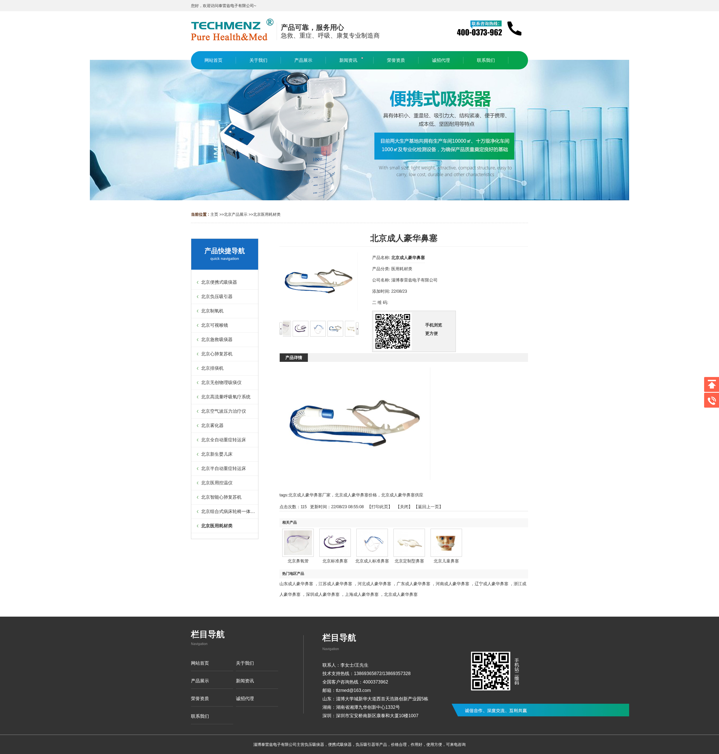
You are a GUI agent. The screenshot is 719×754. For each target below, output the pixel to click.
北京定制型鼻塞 (409, 560)
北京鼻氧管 (298, 560)
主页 (214, 214)
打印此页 (379, 506)
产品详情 (293, 357)
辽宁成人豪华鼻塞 (491, 583)
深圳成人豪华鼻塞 (323, 594)
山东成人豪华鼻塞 (296, 583)
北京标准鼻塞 (335, 560)
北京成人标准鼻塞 (372, 560)
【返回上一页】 (428, 506)
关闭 (404, 506)
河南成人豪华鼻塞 (452, 583)
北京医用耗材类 (267, 214)
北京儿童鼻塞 (446, 560)
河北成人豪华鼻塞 (374, 583)
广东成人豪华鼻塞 (413, 583)
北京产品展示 (235, 214)
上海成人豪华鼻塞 (362, 594)
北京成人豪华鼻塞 (401, 594)
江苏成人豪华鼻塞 (335, 583)
